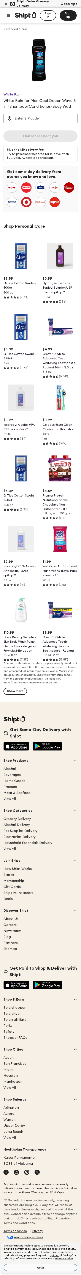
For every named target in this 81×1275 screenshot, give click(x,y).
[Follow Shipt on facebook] (6, 1173)
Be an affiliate (14, 1019)
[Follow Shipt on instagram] (16, 1173)
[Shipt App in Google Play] (47, 746)
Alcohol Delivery (16, 825)
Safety (8, 1031)
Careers (10, 925)
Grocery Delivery (17, 819)
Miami (8, 1069)
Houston (10, 1075)
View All (9, 799)
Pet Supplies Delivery (20, 831)
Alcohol (9, 769)
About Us (11, 919)
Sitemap (10, 949)
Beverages (12, 775)
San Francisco (15, 1063)
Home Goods (14, 781)
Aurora (8, 1113)
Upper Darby (14, 1125)
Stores (8, 875)
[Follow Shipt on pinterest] (26, 1173)
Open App (69, 4)
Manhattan (12, 1081)
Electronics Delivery (19, 837)
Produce (10, 787)
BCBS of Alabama (18, 1163)
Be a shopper (14, 1007)
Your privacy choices (28, 1237)
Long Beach (13, 1131)
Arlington (11, 1107)
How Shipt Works (17, 869)
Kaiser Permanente (19, 1157)
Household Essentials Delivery (27, 843)
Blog (7, 937)
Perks (8, 1025)
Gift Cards (12, 887)
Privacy (37, 1231)
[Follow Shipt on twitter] (37, 1173)
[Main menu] (8, 15)
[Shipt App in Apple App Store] (16, 746)
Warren (9, 1119)
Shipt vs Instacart (18, 893)
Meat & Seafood (16, 793)
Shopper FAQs (15, 1037)
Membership (13, 881)
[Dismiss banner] (6, 3)
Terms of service (15, 1231)
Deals (8, 899)
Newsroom (12, 931)
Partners (10, 943)
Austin (8, 1057)
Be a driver (12, 1013)
